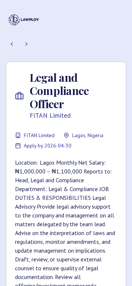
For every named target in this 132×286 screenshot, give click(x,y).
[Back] (12, 44)
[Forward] (26, 44)
